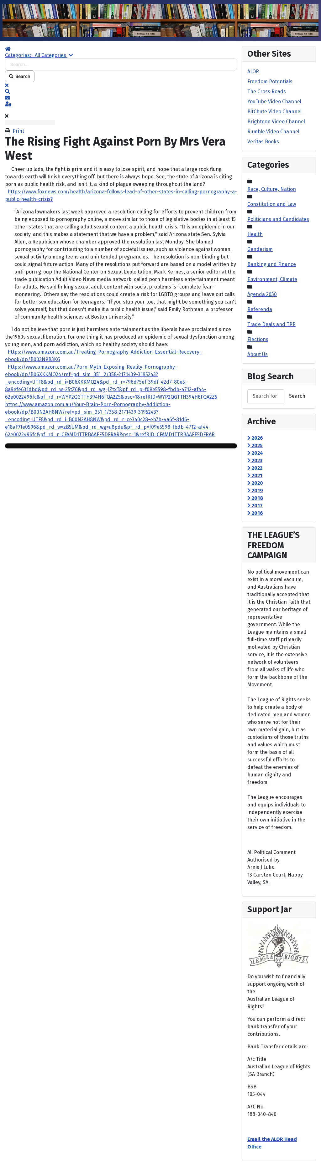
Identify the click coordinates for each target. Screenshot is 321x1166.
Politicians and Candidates (278, 219)
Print (18, 131)
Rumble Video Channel (273, 132)
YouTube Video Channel (274, 102)
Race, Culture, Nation (271, 189)
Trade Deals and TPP (271, 324)
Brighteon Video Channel (276, 122)
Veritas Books (263, 142)
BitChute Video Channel (274, 112)
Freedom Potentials (269, 81)
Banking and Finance (271, 264)
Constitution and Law (271, 204)
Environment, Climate (272, 279)
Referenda (259, 309)
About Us (257, 354)
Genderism (260, 249)
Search (21, 76)
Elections (257, 339)
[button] (121, 92)
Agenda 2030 (262, 294)
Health (255, 234)
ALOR (253, 71)
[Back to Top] (310, 1154)
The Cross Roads (266, 92)
